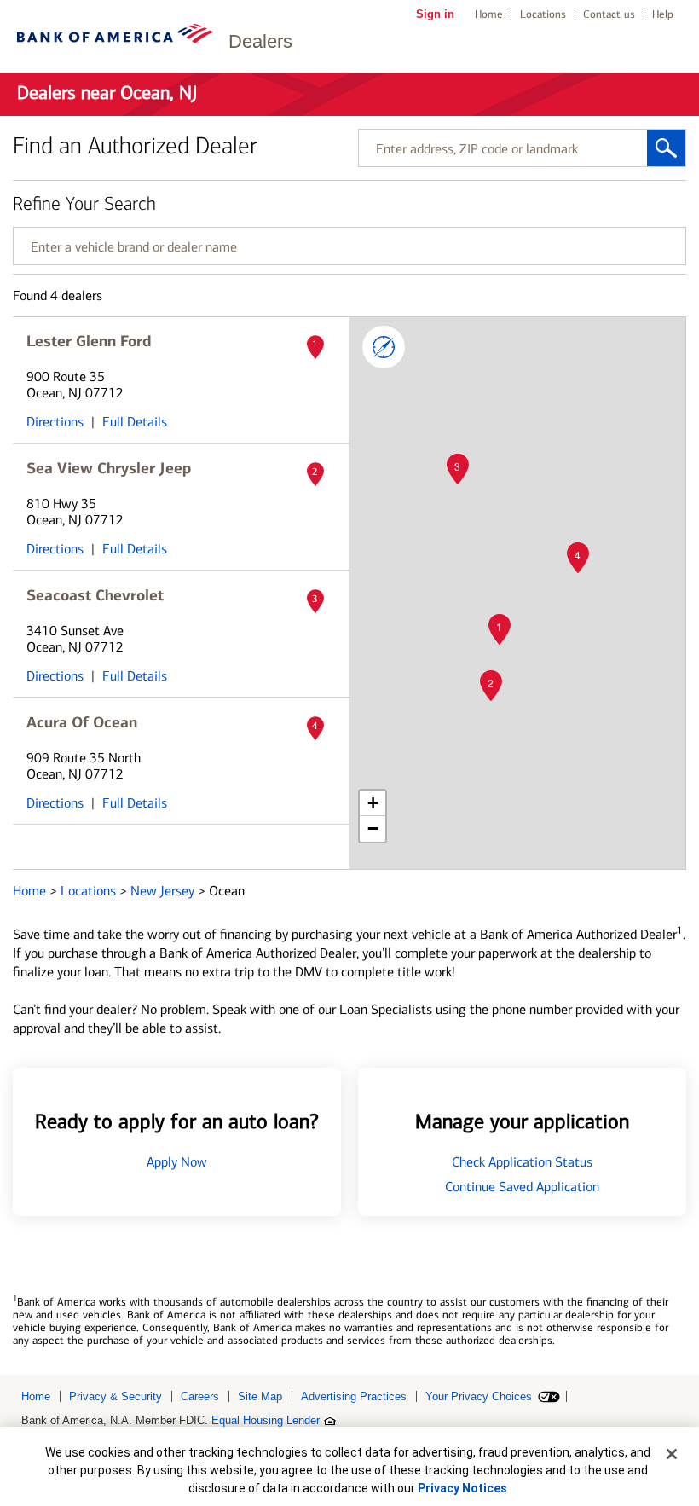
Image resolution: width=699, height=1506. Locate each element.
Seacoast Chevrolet (95, 595)
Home (489, 14)
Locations (543, 14)
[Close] (671, 1454)
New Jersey (164, 891)
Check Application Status (522, 1162)
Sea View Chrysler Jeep (108, 468)
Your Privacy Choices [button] (478, 1396)
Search (666, 148)
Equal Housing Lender (265, 1420)
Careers (200, 1396)
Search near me (383, 347)
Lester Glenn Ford (88, 341)
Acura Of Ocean (81, 722)
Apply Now (177, 1162)
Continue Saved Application (522, 1187)
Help (662, 14)
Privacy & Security (115, 1396)
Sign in (435, 14)
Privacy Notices (462, 1488)
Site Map (260, 1396)
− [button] (372, 828)
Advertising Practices (354, 1396)
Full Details (134, 422)
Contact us (609, 14)
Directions (55, 422)
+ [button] (372, 803)
